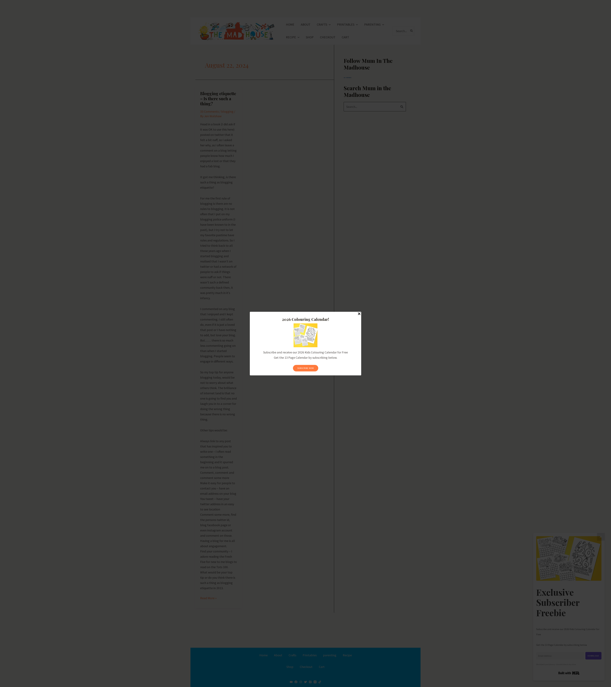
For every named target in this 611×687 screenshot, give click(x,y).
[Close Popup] (359, 314)
